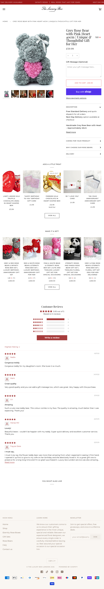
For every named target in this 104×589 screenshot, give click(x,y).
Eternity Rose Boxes (11, 533)
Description (71, 107)
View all (52, 215)
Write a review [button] (52, 337)
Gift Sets (6, 537)
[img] (10, 354)
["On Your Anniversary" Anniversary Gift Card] (92, 181)
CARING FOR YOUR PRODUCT (78, 141)
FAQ (5, 545)
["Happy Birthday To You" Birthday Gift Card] (31, 181)
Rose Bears (8, 541)
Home (5, 21)
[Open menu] (6, 9)
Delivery (70, 154)
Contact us (7, 549)
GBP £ (51, 561)
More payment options (76, 98)
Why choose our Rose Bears (79, 147)
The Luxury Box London (39, 567)
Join (95, 537)
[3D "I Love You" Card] (72, 181)
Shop (5, 528)
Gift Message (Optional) (77, 62)
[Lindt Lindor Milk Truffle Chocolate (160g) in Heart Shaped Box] (11, 181)
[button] (38, 319)
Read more (71, 132)
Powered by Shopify (68, 567)
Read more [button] (9, 462)
